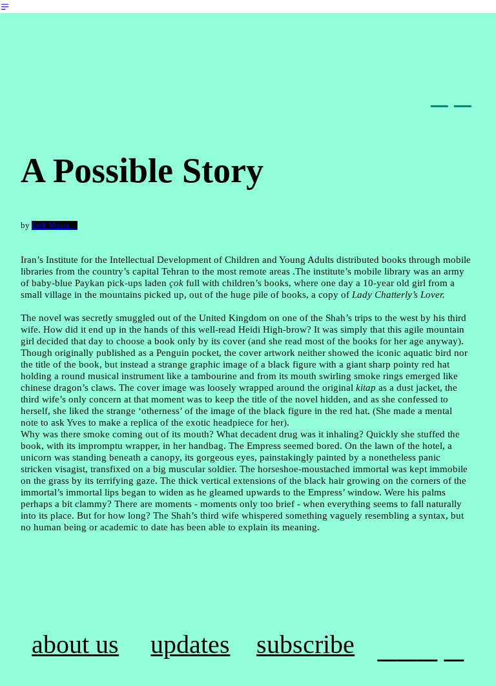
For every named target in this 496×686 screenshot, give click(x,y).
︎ (439, 96)
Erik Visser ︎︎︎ (55, 225)
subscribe (305, 644)
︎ (387, 650)
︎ (454, 650)
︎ (462, 96)
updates (190, 644)
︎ (407, 650)
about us (75, 644)
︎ (427, 650)
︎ (5, 6)
